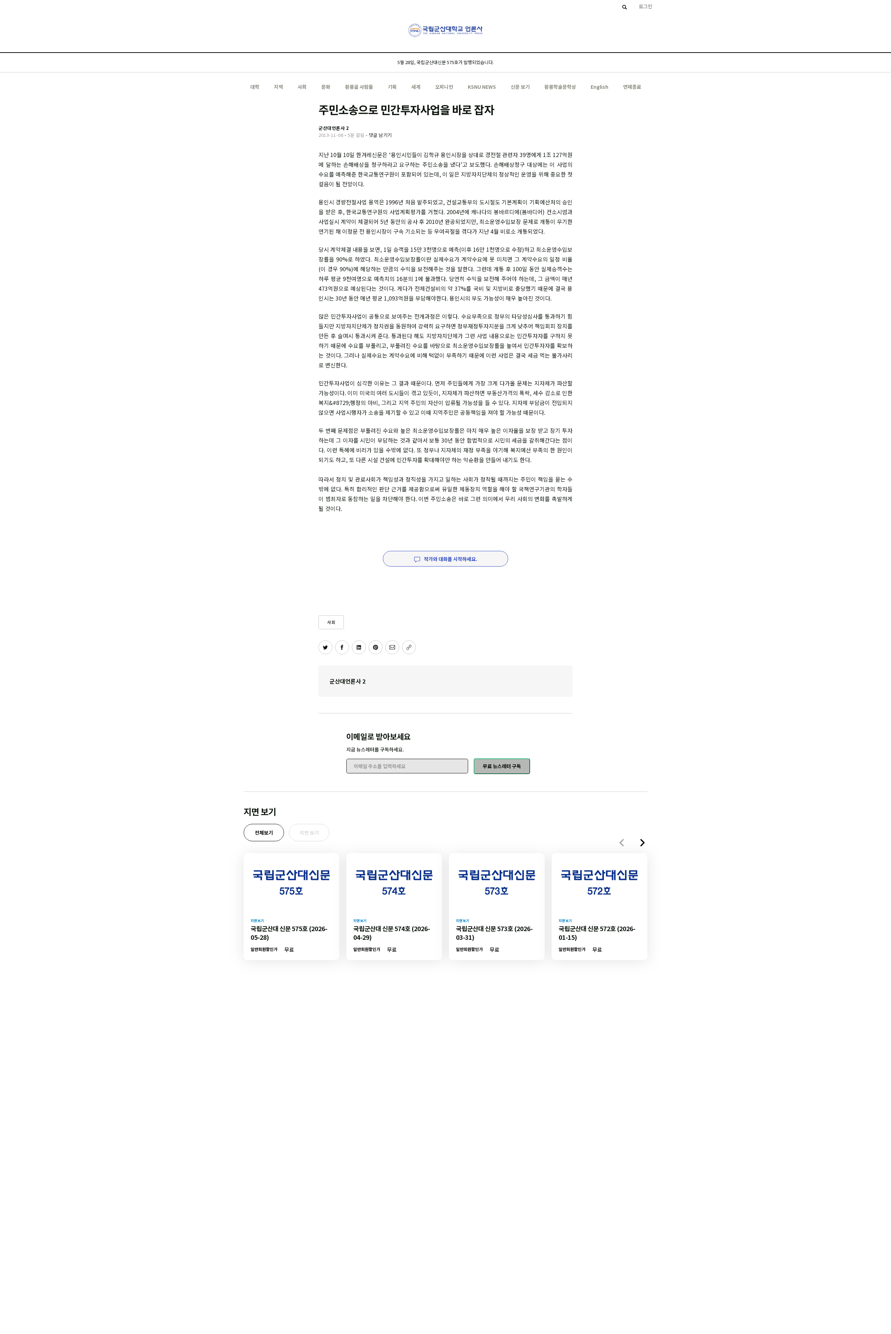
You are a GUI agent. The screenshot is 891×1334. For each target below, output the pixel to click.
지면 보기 (309, 832)
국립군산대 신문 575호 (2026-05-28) (289, 933)
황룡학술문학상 (560, 86)
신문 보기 (520, 86)
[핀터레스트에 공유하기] (376, 647)
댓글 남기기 (380, 135)
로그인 (645, 6)
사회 (302, 86)
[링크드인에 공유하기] (359, 647)
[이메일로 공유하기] (392, 647)
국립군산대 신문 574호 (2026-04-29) (391, 933)
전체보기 (264, 832)
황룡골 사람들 (359, 86)
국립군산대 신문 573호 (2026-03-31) (494, 933)
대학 (254, 86)
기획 (392, 86)
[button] (642, 843)
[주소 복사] (409, 647)
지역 (278, 86)
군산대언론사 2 (347, 681)
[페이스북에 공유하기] (342, 647)
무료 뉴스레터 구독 (502, 766)
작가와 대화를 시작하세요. (450, 558)
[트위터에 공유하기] (325, 647)
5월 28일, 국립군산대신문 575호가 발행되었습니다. (445, 62)
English (599, 86)
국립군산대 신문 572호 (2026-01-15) (597, 933)
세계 (415, 86)
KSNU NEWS (482, 86)
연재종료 (632, 86)
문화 (325, 86)
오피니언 (444, 86)
